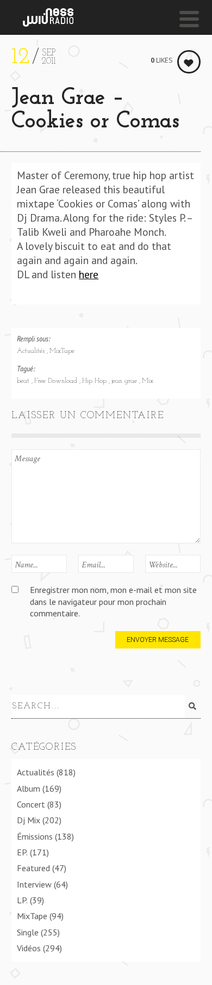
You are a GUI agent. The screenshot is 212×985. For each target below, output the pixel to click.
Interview (34, 884)
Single (28, 932)
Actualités (32, 351)
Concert (31, 804)
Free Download (56, 381)
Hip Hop (95, 381)
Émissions (35, 836)
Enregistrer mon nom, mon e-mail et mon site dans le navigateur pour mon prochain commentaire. (113, 601)
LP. (22, 900)
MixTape (61, 351)
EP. (22, 852)
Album (28, 788)
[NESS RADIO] (48, 17)
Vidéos (29, 948)
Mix (147, 381)
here (88, 274)
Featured (33, 867)
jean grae (125, 381)
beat (24, 381)
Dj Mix (28, 820)
